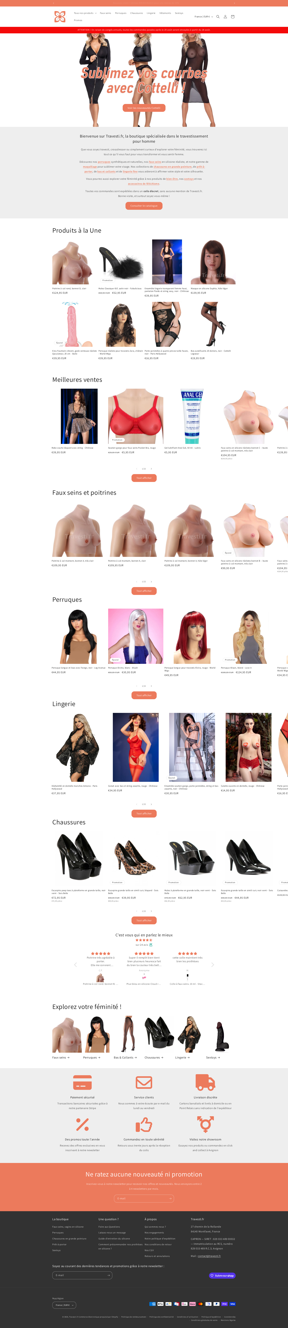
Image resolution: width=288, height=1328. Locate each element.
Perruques (90, 1057)
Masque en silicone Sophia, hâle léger (209, 288)
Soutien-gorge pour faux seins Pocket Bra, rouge (132, 448)
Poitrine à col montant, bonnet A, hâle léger (186, 561)
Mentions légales (228, 1320)
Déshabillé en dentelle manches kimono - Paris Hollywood (74, 787)
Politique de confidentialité (162, 1317)
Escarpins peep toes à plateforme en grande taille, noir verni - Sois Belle (79, 892)
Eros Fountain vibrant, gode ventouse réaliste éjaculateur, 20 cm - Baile (74, 352)
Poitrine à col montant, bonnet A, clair (127, 561)
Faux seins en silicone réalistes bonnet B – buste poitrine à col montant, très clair (244, 562)
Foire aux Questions (109, 1226)
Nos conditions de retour (158, 1244)
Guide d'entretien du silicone (114, 1238)
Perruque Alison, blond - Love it (236, 668)
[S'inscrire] (170, 1199)
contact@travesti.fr (209, 1256)
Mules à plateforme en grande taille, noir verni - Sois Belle (190, 892)
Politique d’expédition (211, 1317)
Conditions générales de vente (204, 1320)
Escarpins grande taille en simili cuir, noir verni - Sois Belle (247, 892)
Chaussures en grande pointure (69, 1238)
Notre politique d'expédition (160, 1238)
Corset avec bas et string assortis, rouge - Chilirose (133, 786)
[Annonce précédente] (53, 3)
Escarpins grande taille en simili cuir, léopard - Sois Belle (133, 892)
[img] (144, 940)
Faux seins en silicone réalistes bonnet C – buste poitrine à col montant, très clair (244, 449)
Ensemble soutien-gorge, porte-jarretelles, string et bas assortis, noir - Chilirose (191, 787)
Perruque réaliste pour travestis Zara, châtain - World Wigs (120, 352)
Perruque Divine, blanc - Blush (123, 668)
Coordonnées (230, 1317)
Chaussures (152, 1057)
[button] (85, 13)
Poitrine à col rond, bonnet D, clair (69, 288)
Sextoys (211, 1057)
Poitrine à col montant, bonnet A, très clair (73, 561)
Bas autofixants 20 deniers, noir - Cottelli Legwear (211, 352)
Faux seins (59, 1057)
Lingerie (180, 1057)
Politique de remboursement (133, 1317)
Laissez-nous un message (112, 1232)
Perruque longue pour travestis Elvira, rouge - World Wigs (189, 669)
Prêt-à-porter (59, 1244)
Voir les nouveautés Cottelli (144, 107)
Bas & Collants (123, 1057)
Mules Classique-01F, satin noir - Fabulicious (120, 288)
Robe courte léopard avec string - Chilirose (72, 448)
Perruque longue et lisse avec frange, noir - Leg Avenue (79, 668)
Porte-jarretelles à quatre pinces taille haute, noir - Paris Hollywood (166, 352)
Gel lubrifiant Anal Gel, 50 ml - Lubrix (182, 448)
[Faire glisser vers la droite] (151, 468)
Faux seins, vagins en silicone (68, 1226)
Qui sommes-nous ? (155, 1226)
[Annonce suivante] (234, 3)
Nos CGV (149, 1250)
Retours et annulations (157, 1256)
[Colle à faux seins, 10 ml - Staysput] (187, 977)
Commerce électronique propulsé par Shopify (98, 1317)
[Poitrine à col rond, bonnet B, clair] (100, 977)
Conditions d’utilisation (187, 1317)
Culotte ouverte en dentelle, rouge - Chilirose (243, 786)
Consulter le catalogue (144, 205)
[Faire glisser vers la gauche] (136, 468)
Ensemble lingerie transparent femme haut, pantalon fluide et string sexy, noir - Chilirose (167, 290)
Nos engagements (154, 1232)
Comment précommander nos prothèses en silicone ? (120, 1246)
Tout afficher (144, 477)
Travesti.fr (73, 1317)
